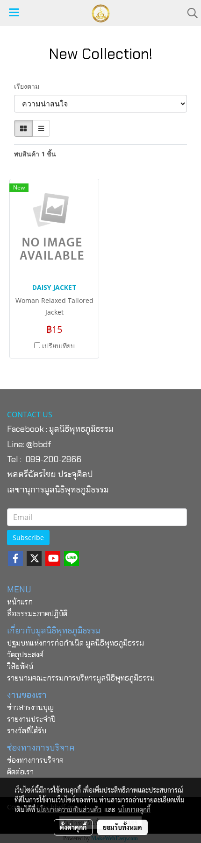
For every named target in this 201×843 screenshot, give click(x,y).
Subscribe (28, 537)
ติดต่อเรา (20, 772)
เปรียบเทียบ (58, 345)
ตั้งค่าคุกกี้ (73, 827)
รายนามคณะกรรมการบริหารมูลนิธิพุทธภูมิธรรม (81, 678)
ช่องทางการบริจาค (35, 760)
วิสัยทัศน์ (20, 666)
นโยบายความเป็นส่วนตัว (68, 809)
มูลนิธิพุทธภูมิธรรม (81, 429)
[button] (189, 13)
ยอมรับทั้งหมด (122, 827)
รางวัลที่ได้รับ (26, 731)
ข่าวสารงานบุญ (30, 707)
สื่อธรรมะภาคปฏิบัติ (37, 613)
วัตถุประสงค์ (25, 655)
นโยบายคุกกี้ (134, 809)
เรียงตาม (29, 86)
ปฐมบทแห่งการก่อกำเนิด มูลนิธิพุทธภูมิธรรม (75, 643)
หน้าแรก (20, 602)
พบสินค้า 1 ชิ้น (35, 153)
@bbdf (38, 444)
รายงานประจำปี (31, 719)
